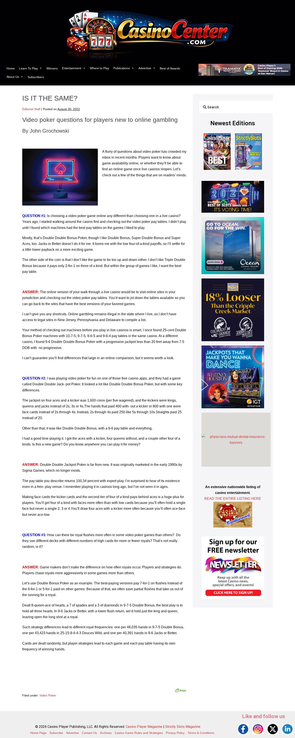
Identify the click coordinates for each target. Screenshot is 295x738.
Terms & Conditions (201, 733)
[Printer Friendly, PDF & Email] (180, 690)
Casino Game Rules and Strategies (139, 733)
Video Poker (48, 695)
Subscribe (56, 733)
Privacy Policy (175, 733)
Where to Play (99, 68)
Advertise (144, 68)
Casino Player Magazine (144, 727)
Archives (106, 733)
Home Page (38, 733)
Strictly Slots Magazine (182, 727)
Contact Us (89, 733)
